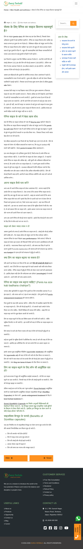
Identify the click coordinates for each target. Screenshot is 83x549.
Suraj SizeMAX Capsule (15, 404)
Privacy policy (48, 495)
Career (7, 524)
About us (8, 508)
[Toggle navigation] (76, 3)
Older (8, 458)
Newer (49, 458)
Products (8, 511)
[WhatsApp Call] (78, 519)
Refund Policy (49, 489)
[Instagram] (61, 528)
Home (6, 10)
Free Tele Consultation (52, 480)
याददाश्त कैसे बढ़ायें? (68, 48)
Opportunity (9, 515)
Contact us (48, 492)
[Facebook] (50, 528)
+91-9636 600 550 (51, 520)
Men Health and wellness (20, 10)
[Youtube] (66, 528)
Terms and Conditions (51, 483)
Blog (6, 521)
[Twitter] (45, 528)
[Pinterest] (55, 528)
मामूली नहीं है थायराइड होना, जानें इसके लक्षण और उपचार (69, 68)
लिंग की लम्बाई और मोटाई (40, 263)
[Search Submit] (73, 23)
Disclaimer (47, 486)
